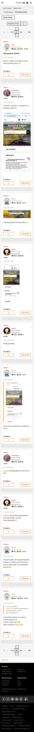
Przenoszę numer (6, 669)
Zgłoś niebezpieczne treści (8, 711)
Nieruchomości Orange (24, 725)
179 (12, 32)
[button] (30, 43)
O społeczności (8, 12)
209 (29, 32)
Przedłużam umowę (7, 671)
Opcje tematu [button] (7, 17)
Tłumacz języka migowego (8, 714)
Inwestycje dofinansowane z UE (22, 728)
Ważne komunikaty (6, 720)
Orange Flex (5, 706)
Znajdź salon (21, 669)
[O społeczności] (14, 23)
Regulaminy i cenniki (7, 673)
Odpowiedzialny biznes (22, 706)
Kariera (19, 685)
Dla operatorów (5, 681)
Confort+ (19, 714)
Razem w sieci (5, 708)
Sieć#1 (12, 706)
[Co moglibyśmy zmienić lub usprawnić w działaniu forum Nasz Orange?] (25, 23)
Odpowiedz (25, 74)
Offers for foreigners (7, 728)
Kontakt (19, 683)
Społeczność (17, 8)
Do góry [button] (5, 660)
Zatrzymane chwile (11, 53)
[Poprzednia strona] (17, 28)
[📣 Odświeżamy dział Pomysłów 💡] (22, 23)
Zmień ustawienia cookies (18, 708)
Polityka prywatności (18, 723)
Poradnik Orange (6, 717)
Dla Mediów (5, 685)
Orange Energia (17, 717)
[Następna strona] (17, 35)
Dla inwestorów (5, 683)
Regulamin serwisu (18, 720)
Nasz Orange (7, 8)
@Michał (6, 515)
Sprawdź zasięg (21, 671)
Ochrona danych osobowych (9, 725)
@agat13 (8, 383)
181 (21, 32)
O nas (18, 681)
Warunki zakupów (6, 723)
